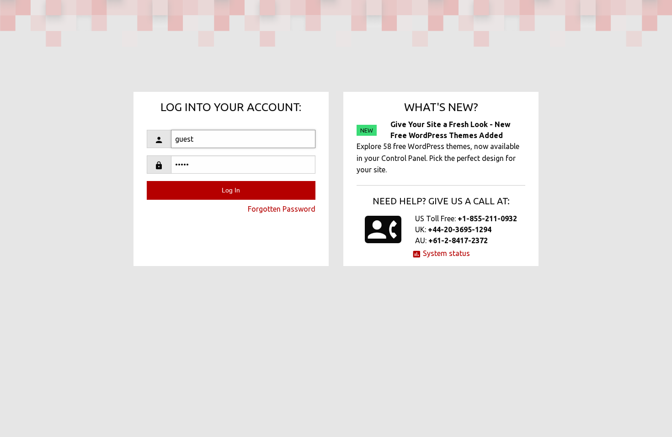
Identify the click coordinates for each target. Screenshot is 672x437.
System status (445, 253)
